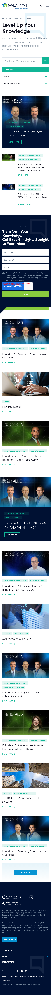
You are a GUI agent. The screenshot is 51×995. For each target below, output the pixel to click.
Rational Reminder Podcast (18, 122)
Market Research (21, 634)
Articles (7, 634)
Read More (14, 142)
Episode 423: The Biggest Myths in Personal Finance (24, 133)
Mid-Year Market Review (16, 638)
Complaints (6, 980)
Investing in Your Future (29, 160)
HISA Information (11, 406)
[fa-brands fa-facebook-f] (17, 971)
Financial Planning (15, 126)
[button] (47, 6)
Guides (6, 402)
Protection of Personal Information (32, 976)
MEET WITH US (9, 939)
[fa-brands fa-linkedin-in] (22, 971)
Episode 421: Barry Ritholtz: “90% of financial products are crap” (33, 197)
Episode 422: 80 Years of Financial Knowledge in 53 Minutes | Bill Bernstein (31, 167)
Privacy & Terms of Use (10, 976)
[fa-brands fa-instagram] (26, 971)
